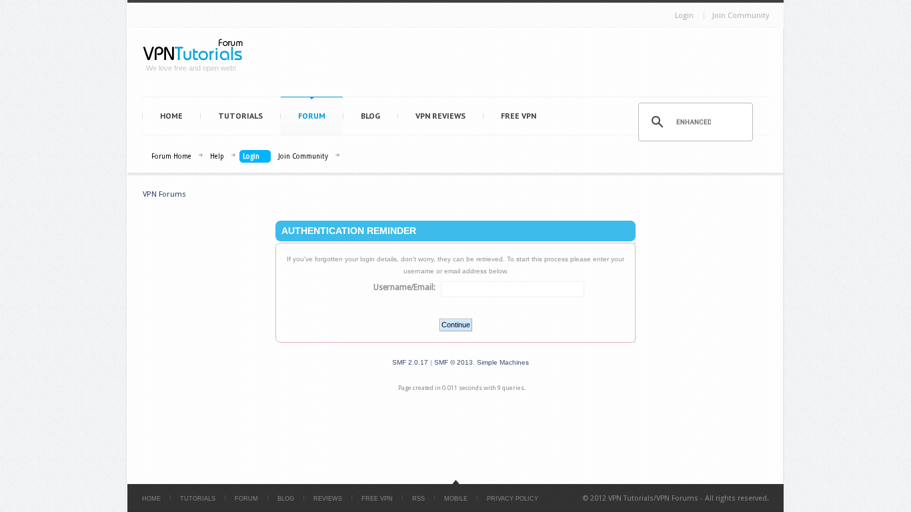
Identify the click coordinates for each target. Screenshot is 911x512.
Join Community (740, 15)
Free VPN (518, 116)
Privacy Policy (512, 498)
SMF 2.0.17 (410, 362)
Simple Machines (503, 362)
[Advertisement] (513, 65)
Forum (311, 116)
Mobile (456, 498)
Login (684, 15)
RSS (418, 498)
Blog (370, 116)
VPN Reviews (440, 116)
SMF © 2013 (453, 362)
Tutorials (240, 116)
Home (171, 116)
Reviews (327, 498)
